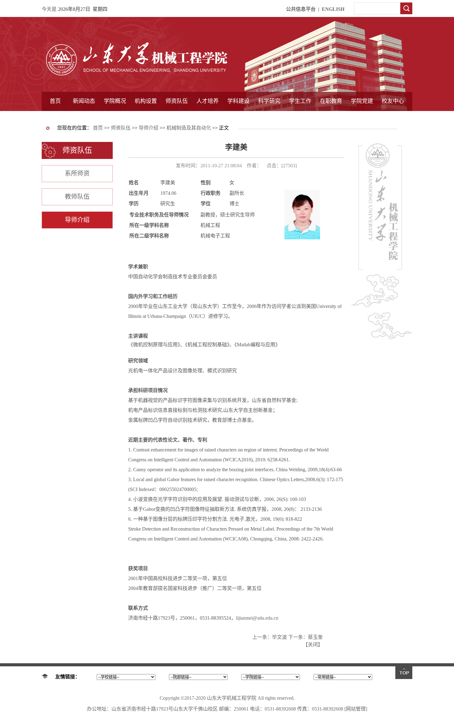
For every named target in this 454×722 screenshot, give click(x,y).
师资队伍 (177, 101)
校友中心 (393, 101)
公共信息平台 (301, 9)
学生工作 (300, 101)
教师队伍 (77, 196)
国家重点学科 (238, 116)
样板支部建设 (362, 116)
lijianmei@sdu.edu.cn (257, 618)
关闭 (313, 644)
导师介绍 (176, 116)
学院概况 (115, 101)
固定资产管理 (269, 116)
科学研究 (269, 101)
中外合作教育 (331, 116)
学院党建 (362, 101)
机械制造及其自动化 (188, 127)
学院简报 (84, 116)
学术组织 (146, 116)
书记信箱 (115, 116)
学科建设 (238, 101)
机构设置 (146, 101)
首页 (55, 101)
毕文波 (279, 637)
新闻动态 (84, 101)
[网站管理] (355, 708)
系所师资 (77, 173)
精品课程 (207, 116)
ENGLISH (333, 9)
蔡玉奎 (315, 637)
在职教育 (331, 101)
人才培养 (207, 101)
